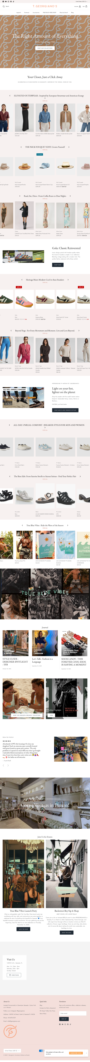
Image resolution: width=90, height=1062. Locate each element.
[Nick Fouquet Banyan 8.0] (65, 166)
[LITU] (65, 496)
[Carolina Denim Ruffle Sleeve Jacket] (45, 118)
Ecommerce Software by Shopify (22, 1055)
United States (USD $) (81, 1)
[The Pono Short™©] (24, 545)
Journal (45, 627)
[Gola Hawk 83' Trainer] (65, 299)
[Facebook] (3, 1)
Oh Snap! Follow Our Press (47, 1011)
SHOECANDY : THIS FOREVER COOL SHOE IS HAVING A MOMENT (73, 661)
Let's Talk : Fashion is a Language (42, 660)
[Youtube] (6, 1)
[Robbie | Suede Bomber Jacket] (65, 118)
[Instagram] (8, 1)
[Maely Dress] (65, 215)
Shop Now (57, 265)
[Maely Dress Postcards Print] (45, 215)
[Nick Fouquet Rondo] (24, 166)
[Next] (8, 765)
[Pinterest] (11, 1)
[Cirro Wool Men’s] (24, 447)
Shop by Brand (64, 12)
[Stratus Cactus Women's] (45, 447)
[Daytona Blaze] (45, 299)
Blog (72, 12)
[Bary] (24, 496)
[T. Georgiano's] (45, 6)
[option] (45, 41)
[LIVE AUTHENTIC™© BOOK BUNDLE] (65, 545)
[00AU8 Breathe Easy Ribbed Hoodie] (45, 350)
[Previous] (3, 765)
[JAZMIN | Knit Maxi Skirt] (24, 118)
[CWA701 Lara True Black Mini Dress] (24, 215)
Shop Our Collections (45, 48)
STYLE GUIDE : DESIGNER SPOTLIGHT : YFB (15, 661)
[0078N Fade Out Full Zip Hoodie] (24, 350)
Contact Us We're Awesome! (48, 1008)
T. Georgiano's (11, 1055)
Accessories (36, 12)
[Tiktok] (13, 1)
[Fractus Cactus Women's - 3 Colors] (65, 447)
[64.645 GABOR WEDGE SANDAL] (45, 496)
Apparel (18, 12)
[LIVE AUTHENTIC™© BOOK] (45, 545)
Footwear (26, 12)
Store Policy (43, 1014)
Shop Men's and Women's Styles (65, 410)
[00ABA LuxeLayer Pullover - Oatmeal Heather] (65, 350)
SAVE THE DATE (23, 929)
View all (45, 100)
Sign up (64, 1019)
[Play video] (45, 593)
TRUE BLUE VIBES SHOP (49, 12)
